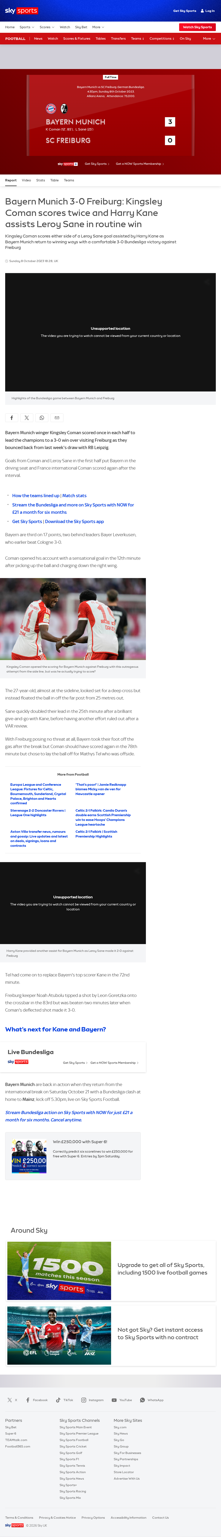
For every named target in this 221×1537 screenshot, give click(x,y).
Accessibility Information (128, 1517)
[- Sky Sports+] (68, 164)
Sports (25, 27)
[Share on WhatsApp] (41, 417)
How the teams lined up (35, 495)
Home (10, 27)
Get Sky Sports (184, 10)
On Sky (185, 38)
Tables (101, 38)
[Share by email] (57, 417)
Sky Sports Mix (70, 1497)
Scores (45, 27)
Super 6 (10, 1433)
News (38, 38)
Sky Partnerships (126, 1459)
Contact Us (160, 1517)
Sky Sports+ (68, 1485)
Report (11, 180)
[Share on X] (26, 417)
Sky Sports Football (74, 1439)
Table (54, 180)
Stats (40, 180)
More (96, 27)
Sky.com (120, 1427)
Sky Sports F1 (69, 1459)
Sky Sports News (72, 1478)
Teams (136, 38)
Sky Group (121, 1446)
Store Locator (124, 1472)
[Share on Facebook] (11, 417)
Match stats (74, 495)
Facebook (40, 1400)
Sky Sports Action (73, 1472)
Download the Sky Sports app (74, 521)
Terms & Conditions (19, 1517)
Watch (65, 27)
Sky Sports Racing (73, 1491)
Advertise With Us (127, 1478)
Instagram (96, 1400)
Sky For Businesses (127, 1452)
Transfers (118, 38)
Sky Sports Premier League (79, 1433)
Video (26, 180)
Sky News (121, 1433)
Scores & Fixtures (76, 38)
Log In (210, 10)
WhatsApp (156, 1400)
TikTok (68, 1400)
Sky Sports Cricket (73, 1446)
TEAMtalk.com (16, 1439)
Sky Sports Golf (71, 1452)
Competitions (161, 38)
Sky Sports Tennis (72, 1465)
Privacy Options (93, 1517)
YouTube (125, 1400)
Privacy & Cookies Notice (57, 1517)
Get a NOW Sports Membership (138, 163)
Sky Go (119, 1439)
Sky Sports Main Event (76, 1427)
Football (15, 38)
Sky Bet (81, 27)
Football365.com (17, 1446)
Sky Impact (122, 1465)
